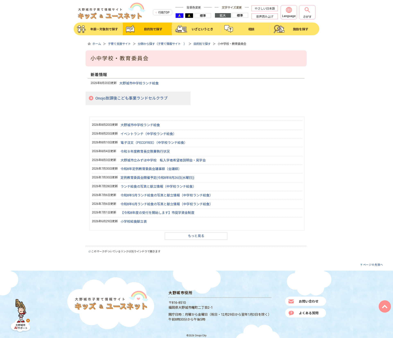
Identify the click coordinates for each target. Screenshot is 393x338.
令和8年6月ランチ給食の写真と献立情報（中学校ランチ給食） (167, 204)
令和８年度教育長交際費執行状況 (145, 151)
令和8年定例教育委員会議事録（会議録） (151, 169)
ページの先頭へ (373, 264)
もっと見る (196, 236)
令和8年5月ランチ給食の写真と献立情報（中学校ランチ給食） (167, 195)
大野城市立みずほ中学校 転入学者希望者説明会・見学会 (163, 160)
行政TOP (163, 12)
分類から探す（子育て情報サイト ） (162, 44)
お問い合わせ (308, 301)
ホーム (96, 44)
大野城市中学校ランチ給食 (139, 83)
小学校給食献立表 (134, 221)
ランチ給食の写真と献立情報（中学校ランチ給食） (158, 186)
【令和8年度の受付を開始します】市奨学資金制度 (157, 213)
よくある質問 (308, 313)
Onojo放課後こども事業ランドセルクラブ (131, 98)
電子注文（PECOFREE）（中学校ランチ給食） (154, 143)
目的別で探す (202, 44)
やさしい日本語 (265, 8)
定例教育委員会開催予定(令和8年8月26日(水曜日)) (157, 178)
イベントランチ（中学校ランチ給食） (148, 134)
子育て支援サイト (119, 44)
